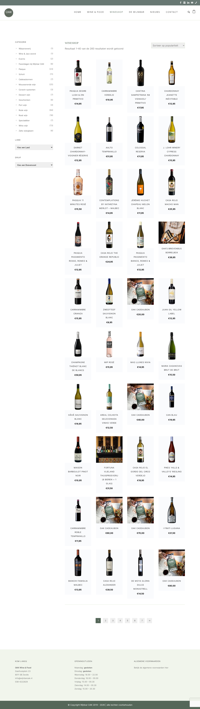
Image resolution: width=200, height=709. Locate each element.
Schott (22, 74)
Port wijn (23, 105)
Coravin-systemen (27, 89)
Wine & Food (95, 12)
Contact (172, 12)
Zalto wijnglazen (26, 131)
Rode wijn (23, 110)
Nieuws (155, 12)
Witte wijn (23, 125)
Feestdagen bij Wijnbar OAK (31, 64)
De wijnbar (136, 12)
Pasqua (22, 69)
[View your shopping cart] (194, 12)
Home (77, 12)
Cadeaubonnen (26, 79)
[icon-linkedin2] (189, 2)
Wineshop (116, 12)
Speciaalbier (24, 120)
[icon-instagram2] (185, 2)
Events (22, 59)
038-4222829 (21, 682)
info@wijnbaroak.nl (23, 678)
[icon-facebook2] (181, 2)
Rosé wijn (23, 115)
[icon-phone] (196, 2)
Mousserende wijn (27, 84)
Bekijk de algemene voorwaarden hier (151, 667)
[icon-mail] (193, 2)
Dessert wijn (24, 95)
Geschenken (24, 100)
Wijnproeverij (25, 48)
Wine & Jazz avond (27, 54)
